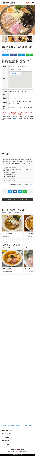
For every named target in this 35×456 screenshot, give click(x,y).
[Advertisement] (17, 136)
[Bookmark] (21, 55)
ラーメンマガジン (7, 437)
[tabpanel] (12, 226)
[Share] (13, 55)
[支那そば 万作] (12, 261)
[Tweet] (5, 55)
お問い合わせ (5, 441)
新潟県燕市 (6, 236)
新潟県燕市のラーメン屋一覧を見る (17, 199)
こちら (13, 118)
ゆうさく (30, 184)
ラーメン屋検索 (6, 434)
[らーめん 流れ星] (12, 226)
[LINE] (29, 55)
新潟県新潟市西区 (8, 271)
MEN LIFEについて (7, 430)
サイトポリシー (6, 444)
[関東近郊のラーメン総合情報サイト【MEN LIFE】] (8, 2)
